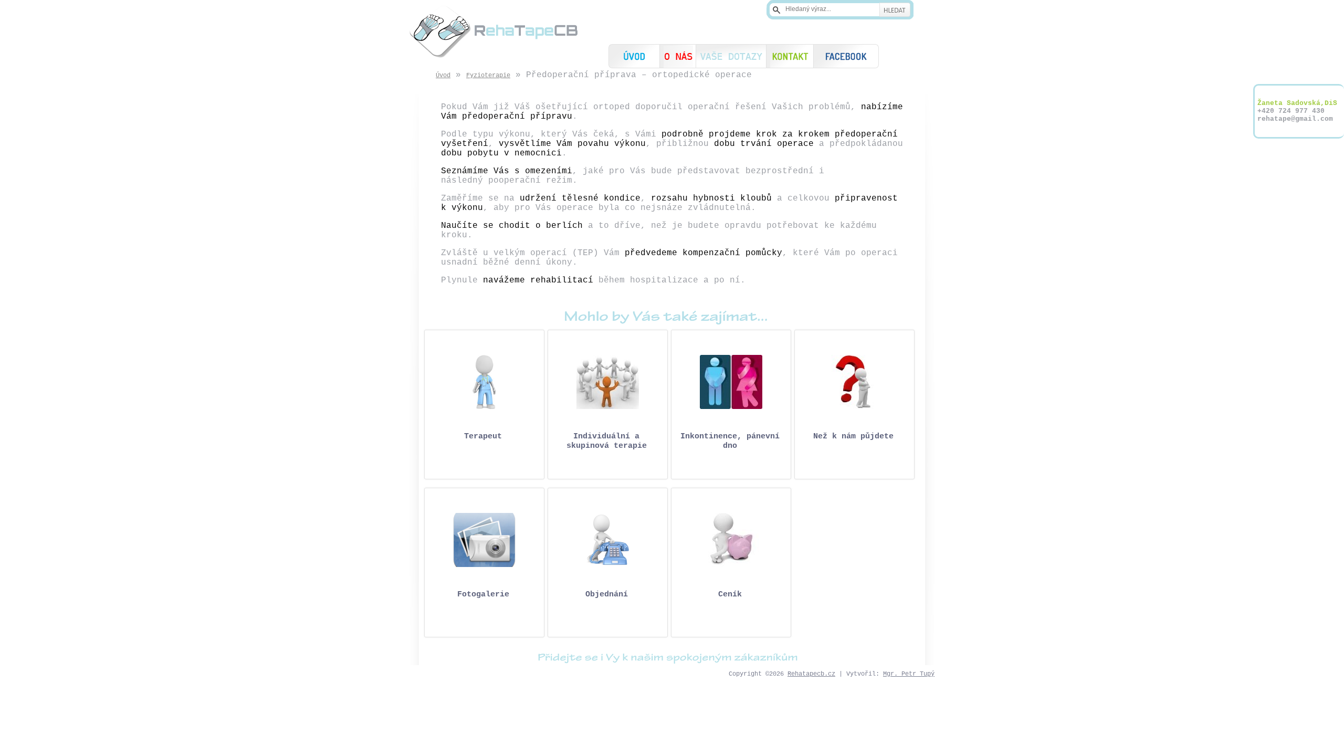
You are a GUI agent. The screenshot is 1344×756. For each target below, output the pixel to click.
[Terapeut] (484, 381)
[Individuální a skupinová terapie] (607, 381)
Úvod (634, 56)
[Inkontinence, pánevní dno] (731, 381)
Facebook (846, 56)
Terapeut (483, 436)
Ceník (730, 594)
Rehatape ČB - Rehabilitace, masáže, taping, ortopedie (494, 31)
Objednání (606, 594)
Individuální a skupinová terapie (606, 441)
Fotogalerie (483, 594)
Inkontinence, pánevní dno (730, 441)
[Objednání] (607, 540)
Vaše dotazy (731, 56)
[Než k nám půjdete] (854, 381)
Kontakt (790, 56)
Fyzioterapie (488, 75)
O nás (677, 56)
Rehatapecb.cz (811, 674)
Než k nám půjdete (853, 436)
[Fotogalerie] (484, 540)
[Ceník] (731, 540)
